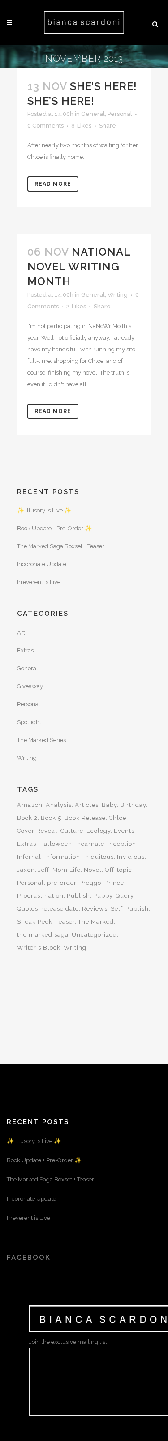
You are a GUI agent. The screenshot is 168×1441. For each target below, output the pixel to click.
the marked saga (43, 934)
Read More (52, 184)
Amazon (30, 805)
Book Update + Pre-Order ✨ (54, 528)
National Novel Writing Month (78, 266)
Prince (114, 882)
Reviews (95, 908)
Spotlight (29, 722)
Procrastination (40, 895)
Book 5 (51, 817)
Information (62, 856)
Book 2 (27, 817)
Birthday (133, 805)
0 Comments (45, 125)
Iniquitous (98, 856)
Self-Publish (130, 908)
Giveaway (30, 686)
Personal (120, 114)
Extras (25, 650)
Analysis (59, 805)
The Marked (96, 921)
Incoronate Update (41, 564)
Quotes (27, 908)
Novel (93, 869)
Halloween (55, 843)
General (93, 114)
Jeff (43, 869)
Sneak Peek (34, 921)
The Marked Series (41, 740)
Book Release (85, 817)
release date (60, 908)
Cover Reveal (37, 830)
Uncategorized (94, 934)
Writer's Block (38, 947)
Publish (78, 895)
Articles (87, 805)
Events (124, 830)
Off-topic (118, 869)
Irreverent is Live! (39, 582)
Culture (71, 830)
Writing (118, 294)
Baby (109, 805)
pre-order (61, 882)
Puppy (102, 895)
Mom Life (66, 869)
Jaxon (26, 869)
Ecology (98, 830)
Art (21, 632)
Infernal (29, 856)
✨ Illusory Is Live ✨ (44, 510)
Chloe (117, 817)
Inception (122, 843)
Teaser (65, 921)
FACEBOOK (29, 1257)
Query (125, 895)
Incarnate (89, 843)
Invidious (131, 856)
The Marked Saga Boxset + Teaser (60, 546)
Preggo (90, 882)
